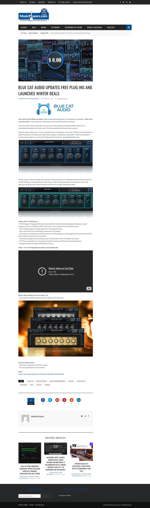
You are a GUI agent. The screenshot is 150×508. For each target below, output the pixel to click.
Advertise (41, 2)
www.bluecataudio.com (71, 137)
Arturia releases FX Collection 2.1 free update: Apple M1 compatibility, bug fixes (81, 467)
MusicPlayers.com (113, 505)
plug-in (39, 385)
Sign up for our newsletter (82, 2)
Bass (34, 27)
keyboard (23, 385)
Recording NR (24, 478)
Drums (43, 27)
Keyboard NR (22, 99)
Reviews (31, 505)
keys (31, 385)
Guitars (24, 27)
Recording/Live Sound (73, 27)
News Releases (33, 99)
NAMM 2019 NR (24, 476)
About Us (23, 2)
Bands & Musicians (94, 27)
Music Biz (110, 27)
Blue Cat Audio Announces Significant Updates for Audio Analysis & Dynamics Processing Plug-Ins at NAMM (29, 470)
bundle (71, 381)
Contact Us (52, 2)
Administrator (62, 99)
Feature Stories (23, 505)
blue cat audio (41, 381)
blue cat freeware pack (57, 381)
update (47, 385)
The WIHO (32, 2)
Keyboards (55, 27)
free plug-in (81, 381)
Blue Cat (30, 381)
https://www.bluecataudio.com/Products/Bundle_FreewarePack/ (41, 374)
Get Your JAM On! (64, 2)
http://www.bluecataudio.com (54, 119)
